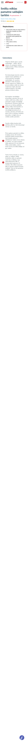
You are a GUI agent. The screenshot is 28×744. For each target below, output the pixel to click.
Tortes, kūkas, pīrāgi (10, 18)
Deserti (3, 18)
